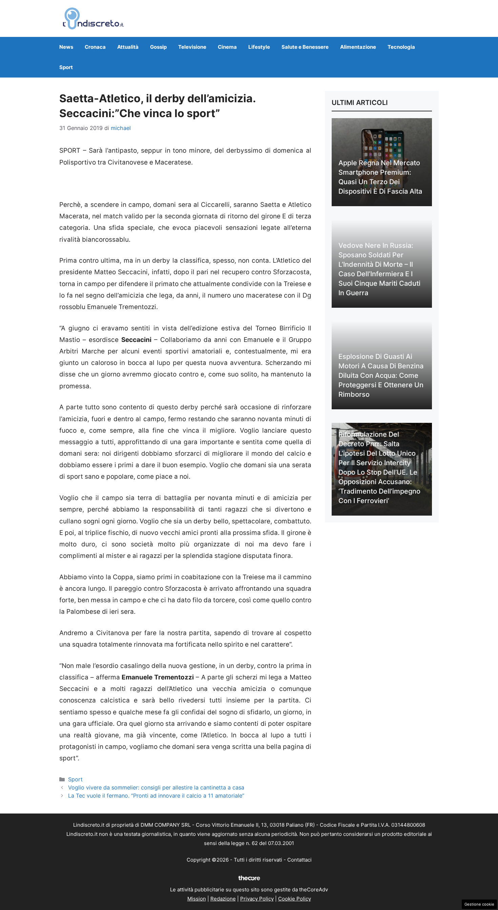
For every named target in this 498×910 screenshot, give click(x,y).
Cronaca (95, 47)
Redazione (223, 898)
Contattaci (299, 860)
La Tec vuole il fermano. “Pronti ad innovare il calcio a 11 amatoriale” (156, 795)
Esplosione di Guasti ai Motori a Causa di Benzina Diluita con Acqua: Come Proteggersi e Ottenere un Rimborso (380, 375)
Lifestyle (259, 47)
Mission (196, 898)
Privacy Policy (257, 898)
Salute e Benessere (305, 47)
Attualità (128, 47)
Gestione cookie (479, 904)
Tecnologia (401, 47)
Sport (66, 67)
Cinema (227, 47)
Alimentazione (358, 47)
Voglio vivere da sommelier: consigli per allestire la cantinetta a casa (156, 787)
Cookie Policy (294, 898)
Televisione (192, 47)
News (66, 47)
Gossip (158, 47)
